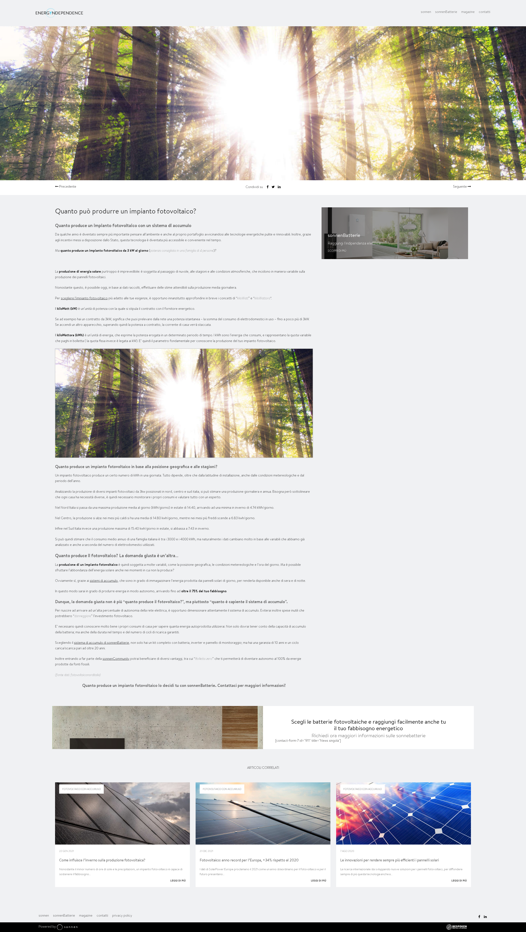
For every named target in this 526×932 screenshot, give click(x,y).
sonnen (426, 12)
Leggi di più (178, 880)
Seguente (460, 186)
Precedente (67, 186)
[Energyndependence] (59, 13)
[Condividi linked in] (279, 187)
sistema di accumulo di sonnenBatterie (101, 642)
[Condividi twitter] (273, 187)
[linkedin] (485, 916)
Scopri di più (337, 251)
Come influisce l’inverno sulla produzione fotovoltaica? (102, 860)
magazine (468, 12)
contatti (484, 12)
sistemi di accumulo (104, 580)
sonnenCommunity (116, 658)
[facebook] (479, 916)
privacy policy (122, 915)
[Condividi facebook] (268, 187)
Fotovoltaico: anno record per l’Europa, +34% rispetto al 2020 (249, 860)
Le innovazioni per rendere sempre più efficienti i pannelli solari (389, 860)
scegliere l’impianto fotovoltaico (84, 298)
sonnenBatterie (446, 12)
